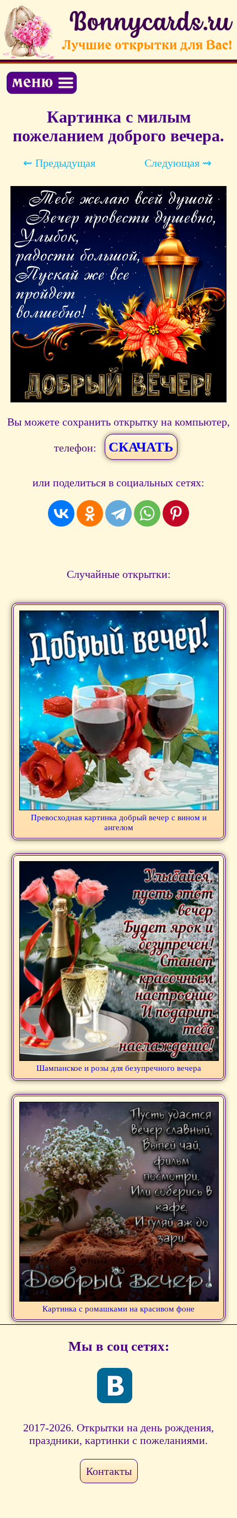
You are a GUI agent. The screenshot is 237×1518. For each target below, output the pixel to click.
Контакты (109, 1471)
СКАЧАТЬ (141, 446)
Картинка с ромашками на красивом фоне (118, 1308)
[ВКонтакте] (61, 513)
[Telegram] (118, 513)
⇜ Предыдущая (59, 163)
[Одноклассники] (90, 513)
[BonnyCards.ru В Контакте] (114, 1385)
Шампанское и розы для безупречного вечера (118, 1068)
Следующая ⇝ (178, 163)
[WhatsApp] (147, 513)
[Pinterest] (176, 513)
